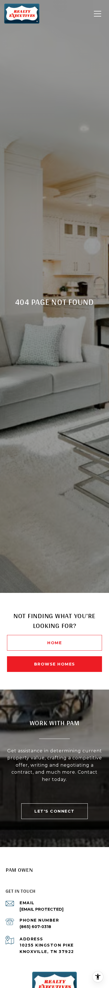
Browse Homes (54, 664)
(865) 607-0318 (35, 926)
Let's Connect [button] (54, 811)
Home (54, 642)
